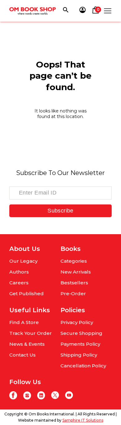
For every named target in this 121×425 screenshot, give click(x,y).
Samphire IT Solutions (82, 420)
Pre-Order (73, 293)
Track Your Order (30, 333)
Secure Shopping (81, 333)
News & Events (27, 344)
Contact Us (22, 355)
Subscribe (60, 211)
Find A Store (24, 322)
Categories (73, 261)
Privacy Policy (76, 322)
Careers (19, 283)
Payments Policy (80, 344)
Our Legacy (23, 261)
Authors (19, 272)
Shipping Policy (78, 355)
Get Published (26, 293)
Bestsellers (74, 283)
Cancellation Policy (83, 366)
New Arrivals (75, 272)
